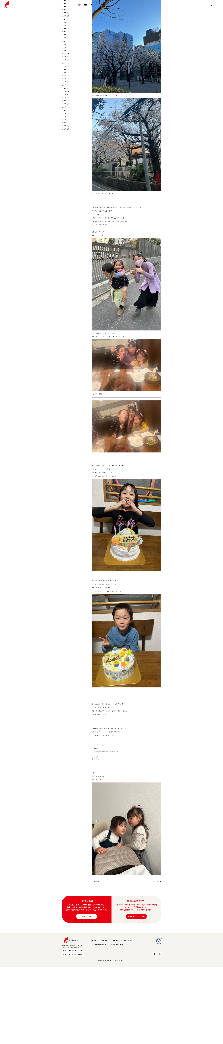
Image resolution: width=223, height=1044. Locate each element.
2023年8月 (65, 182)
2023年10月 (66, 175)
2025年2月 (65, 125)
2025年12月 (66, 94)
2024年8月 (65, 144)
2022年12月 (66, 207)
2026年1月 (65, 90)
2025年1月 (65, 128)
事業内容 (104, 1021)
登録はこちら (87, 997)
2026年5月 (65, 78)
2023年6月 (65, 188)
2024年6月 (65, 150)
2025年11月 (66, 97)
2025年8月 (65, 106)
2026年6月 (65, 75)
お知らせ (65, 51)
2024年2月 (65, 163)
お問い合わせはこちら (136, 997)
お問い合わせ (128, 1021)
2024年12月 (66, 131)
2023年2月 (65, 200)
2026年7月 (65, 72)
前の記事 (96, 962)
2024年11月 (66, 134)
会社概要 (94, 1021)
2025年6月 (65, 112)
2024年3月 (65, 160)
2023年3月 (65, 197)
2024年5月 (65, 153)
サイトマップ (111, 1029)
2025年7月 (65, 109)
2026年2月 (65, 87)
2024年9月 (65, 141)
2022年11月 (66, 210)
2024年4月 (65, 156)
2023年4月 (65, 194)
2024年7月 (65, 147)
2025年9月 (65, 103)
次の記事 (156, 962)
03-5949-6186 (75, 1036)
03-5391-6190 (75, 1032)
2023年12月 (66, 169)
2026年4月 (65, 81)
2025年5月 (65, 116)
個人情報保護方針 (100, 1025)
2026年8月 (65, 69)
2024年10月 (66, 138)
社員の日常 (65, 55)
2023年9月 (65, 178)
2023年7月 (65, 185)
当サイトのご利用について (119, 1025)
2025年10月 (66, 100)
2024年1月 (65, 166)
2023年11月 (66, 172)
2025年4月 (65, 119)
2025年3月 (65, 122)
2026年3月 (65, 84)
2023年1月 (65, 204)
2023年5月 (65, 191)
